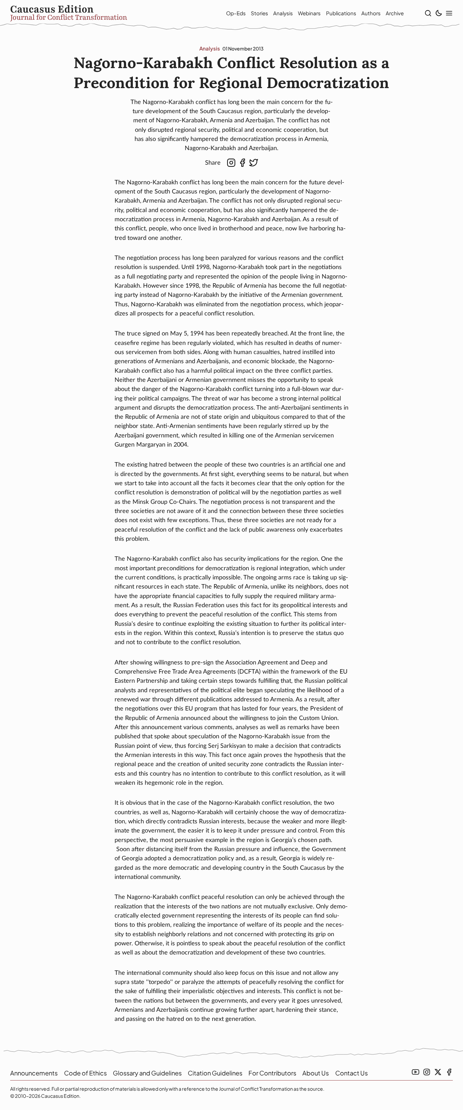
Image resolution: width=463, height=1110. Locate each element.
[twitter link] (438, 1072)
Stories (259, 13)
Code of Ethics (85, 1073)
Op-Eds (236, 13)
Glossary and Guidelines (147, 1073)
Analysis (283, 13)
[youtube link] (415, 1072)
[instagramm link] (426, 1072)
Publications (341, 13)
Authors (371, 13)
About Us (315, 1073)
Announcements (34, 1073)
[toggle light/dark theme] (438, 13)
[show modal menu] (449, 13)
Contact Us (351, 1073)
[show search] (428, 13)
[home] (107, 13)
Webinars (309, 13)
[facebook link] (449, 1072)
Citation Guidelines (215, 1073)
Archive (395, 13)
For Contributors (272, 1073)
